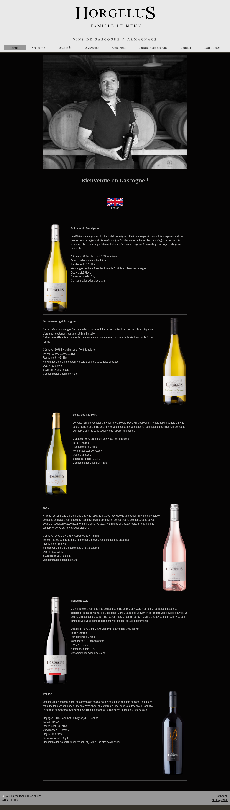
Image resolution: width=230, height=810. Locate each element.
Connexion (222, 796)
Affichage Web (220, 800)
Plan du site (34, 796)
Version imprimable (16, 796)
